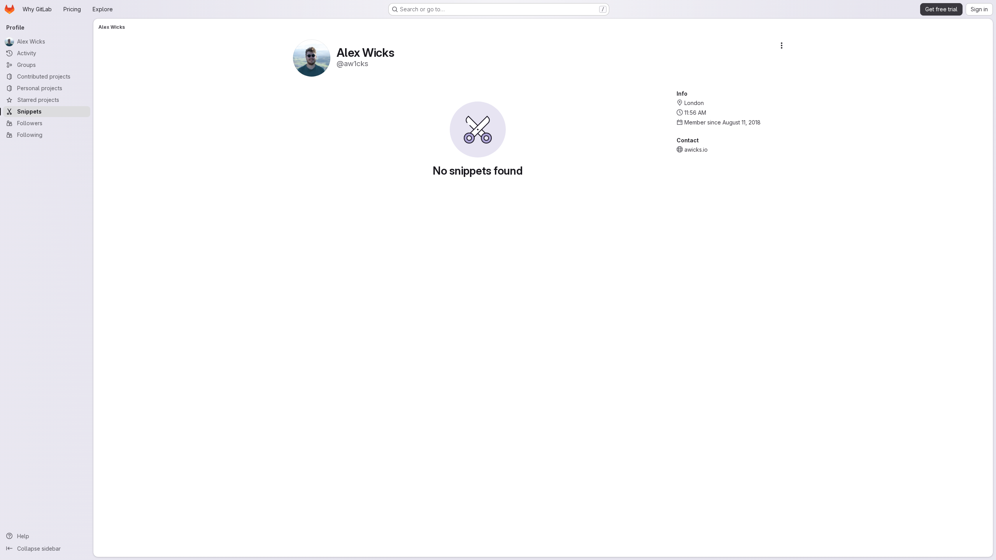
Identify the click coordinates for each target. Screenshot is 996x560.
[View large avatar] (311, 57)
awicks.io (696, 149)
